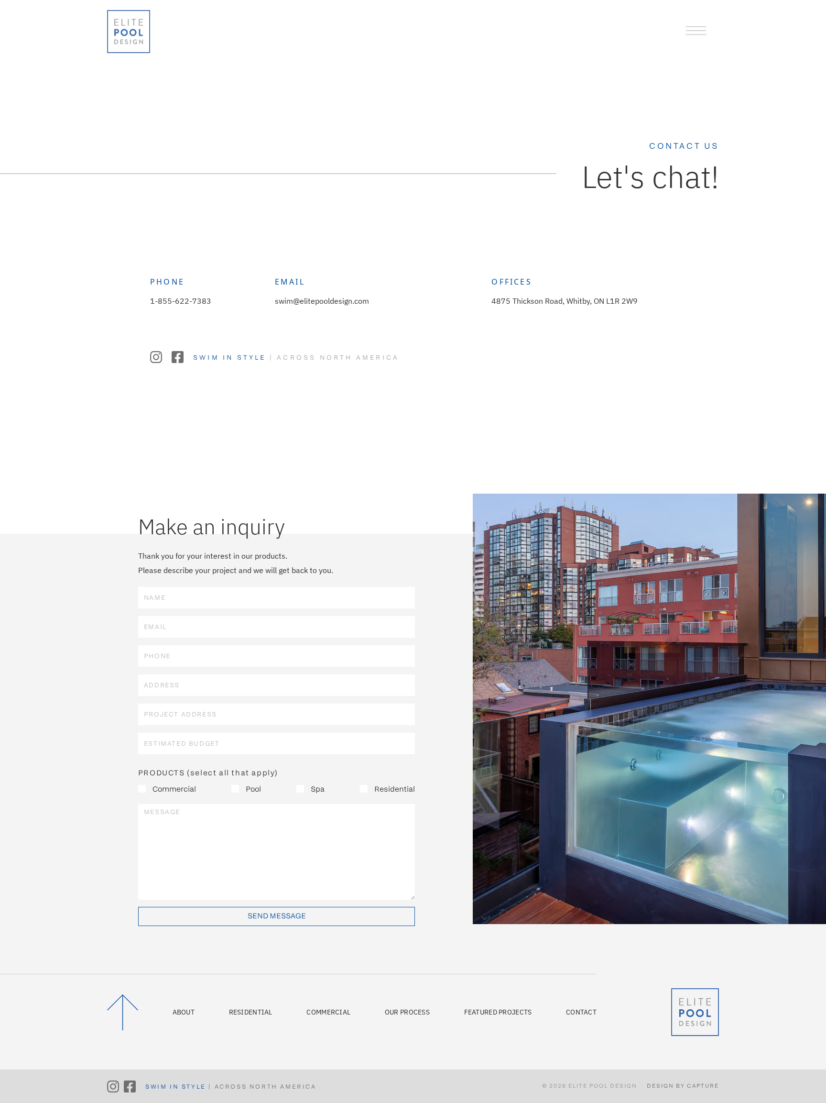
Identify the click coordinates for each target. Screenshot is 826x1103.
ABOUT (184, 1012)
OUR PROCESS (407, 1012)
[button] (696, 30)
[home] (128, 29)
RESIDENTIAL (250, 1012)
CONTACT (581, 1012)
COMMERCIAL (328, 1012)
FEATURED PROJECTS (498, 1012)
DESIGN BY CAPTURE (683, 1086)
